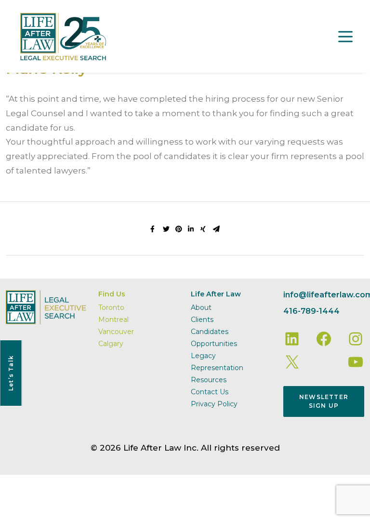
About (201, 307)
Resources (208, 379)
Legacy (203, 355)
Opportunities (214, 343)
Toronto (111, 307)
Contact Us (209, 391)
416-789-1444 (311, 311)
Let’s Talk (10, 373)
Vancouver (116, 331)
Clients (202, 319)
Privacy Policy (214, 404)
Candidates (209, 331)
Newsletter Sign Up (323, 401)
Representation (217, 367)
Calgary (110, 343)
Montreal (113, 319)
